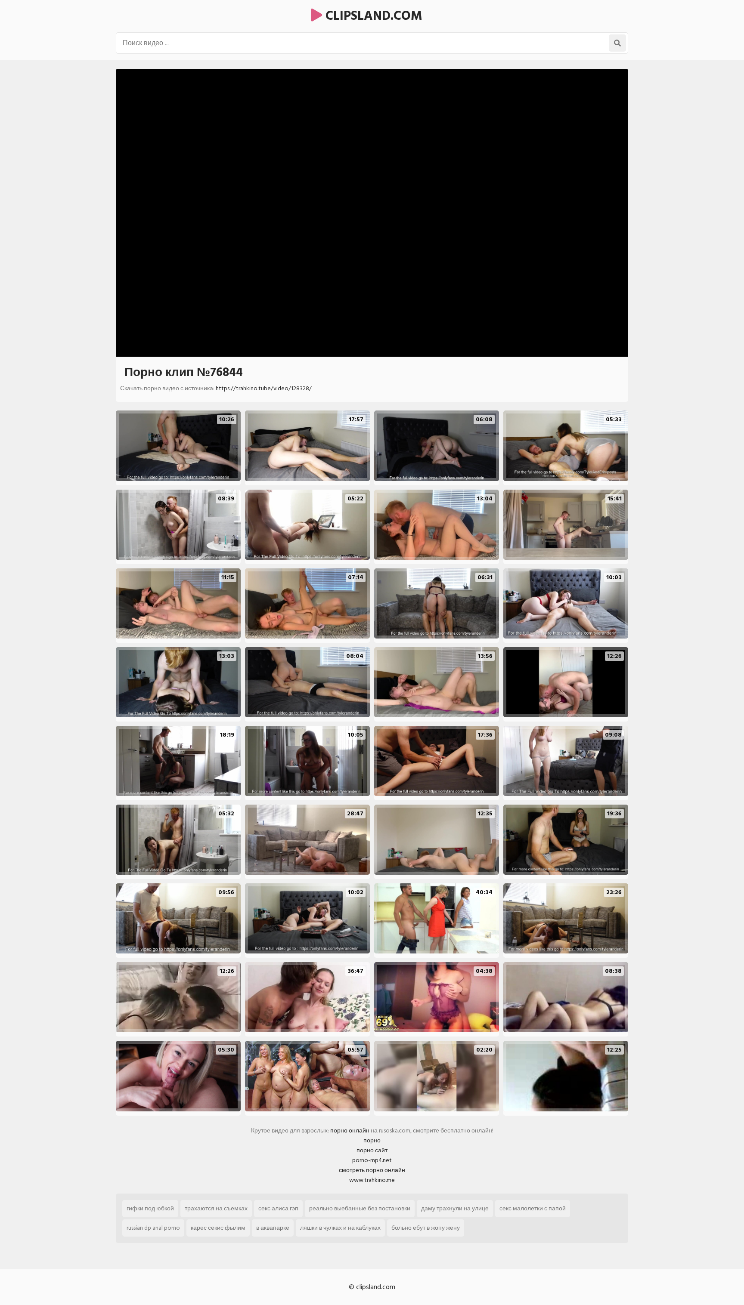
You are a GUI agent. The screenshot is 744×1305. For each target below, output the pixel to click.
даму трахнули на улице (455, 1208)
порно (372, 1140)
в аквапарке (272, 1228)
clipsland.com (372, 16)
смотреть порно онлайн (372, 1170)
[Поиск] (617, 43)
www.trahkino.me (372, 1180)
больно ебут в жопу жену (425, 1228)
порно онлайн (349, 1130)
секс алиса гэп (278, 1208)
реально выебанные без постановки (359, 1208)
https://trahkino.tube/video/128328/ (264, 388)
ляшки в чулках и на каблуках (340, 1228)
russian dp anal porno (153, 1228)
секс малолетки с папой (532, 1208)
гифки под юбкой (150, 1208)
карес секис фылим (218, 1228)
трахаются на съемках (216, 1208)
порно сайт (372, 1150)
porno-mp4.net (372, 1160)
